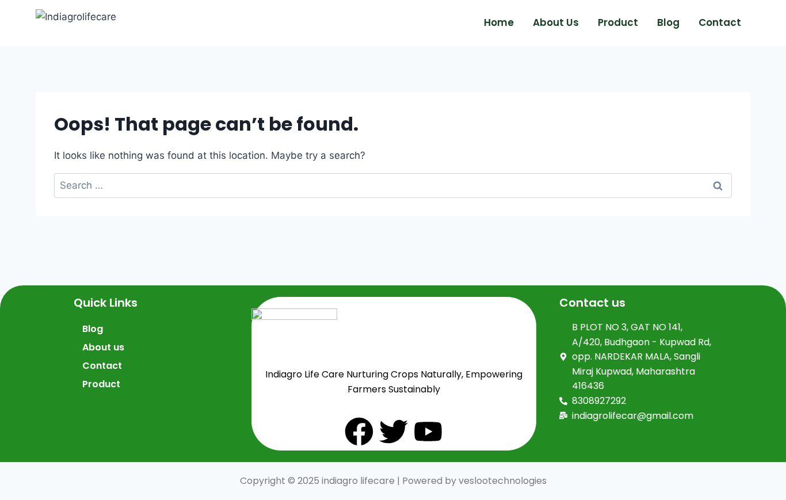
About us (556, 22)
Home (499, 22)
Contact (720, 22)
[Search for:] (393, 185)
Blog (668, 22)
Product (618, 22)
